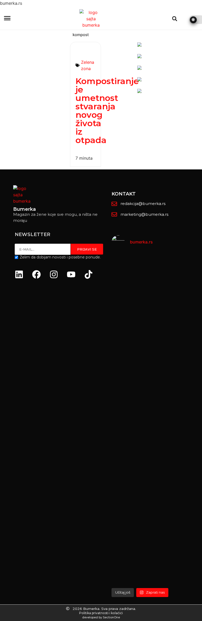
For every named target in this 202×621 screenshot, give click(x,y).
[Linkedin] (19, 274)
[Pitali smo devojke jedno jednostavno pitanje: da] (188, 419)
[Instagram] (53, 274)
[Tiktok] (88, 274)
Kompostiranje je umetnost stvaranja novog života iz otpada (107, 110)
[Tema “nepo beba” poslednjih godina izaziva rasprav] (126, 410)
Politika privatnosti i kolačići (101, 613)
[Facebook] (36, 274)
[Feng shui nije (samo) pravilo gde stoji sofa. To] (157, 362)
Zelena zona (87, 65)
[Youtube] (71, 274)
